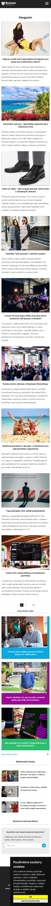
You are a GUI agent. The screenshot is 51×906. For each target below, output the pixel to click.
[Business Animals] (8, 3)
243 (33, 605)
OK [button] (30, 897)
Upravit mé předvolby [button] (31, 901)
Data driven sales (9, 754)
